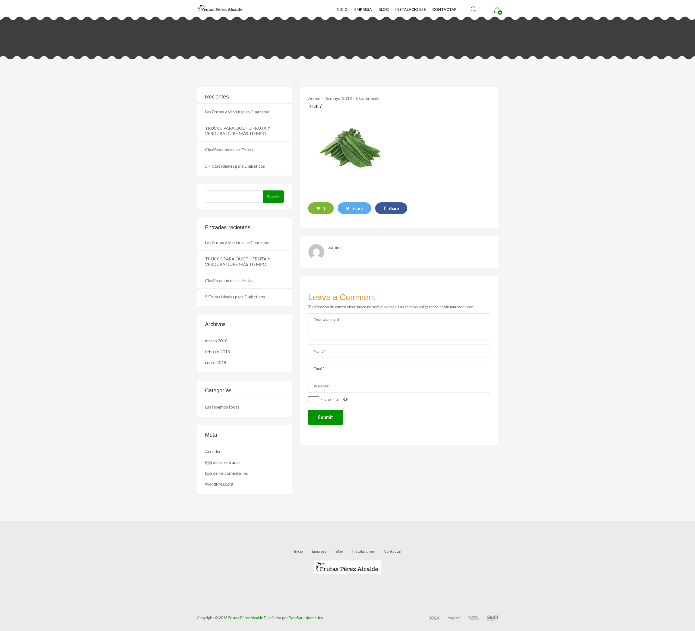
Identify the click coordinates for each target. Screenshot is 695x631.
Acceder (213, 451)
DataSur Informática (305, 617)
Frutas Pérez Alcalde (245, 617)
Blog (383, 9)
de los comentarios (226, 473)
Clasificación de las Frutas (229, 149)
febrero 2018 (217, 351)
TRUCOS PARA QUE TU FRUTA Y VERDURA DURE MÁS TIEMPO (237, 130)
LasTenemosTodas (222, 406)
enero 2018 (215, 362)
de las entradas (223, 462)
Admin (314, 98)
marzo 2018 (216, 340)
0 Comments (368, 98)
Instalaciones (410, 9)
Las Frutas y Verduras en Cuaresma (237, 111)
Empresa (363, 9)
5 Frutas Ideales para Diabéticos (235, 165)
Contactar (444, 9)
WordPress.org (219, 483)
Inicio (342, 9)
